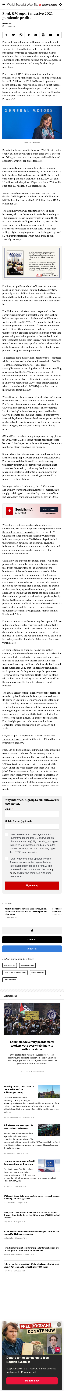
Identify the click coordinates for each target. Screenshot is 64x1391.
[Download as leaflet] (43, 35)
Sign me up (32, 885)
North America (37, 972)
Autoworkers (9, 965)
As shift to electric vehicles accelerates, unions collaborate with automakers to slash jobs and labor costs (26, 911)
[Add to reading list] (57, 35)
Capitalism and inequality (15, 972)
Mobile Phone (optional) (18, 821)
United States (10, 979)
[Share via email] (35, 35)
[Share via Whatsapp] (21, 35)
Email (8, 809)
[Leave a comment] (50, 35)
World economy (27, 965)
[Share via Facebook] (6, 35)
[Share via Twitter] (13, 35)
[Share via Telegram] (28, 35)
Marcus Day (6, 23)
